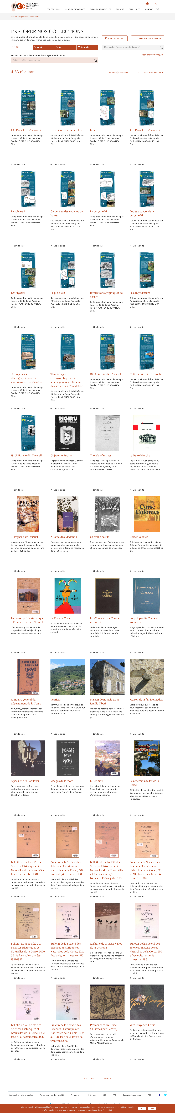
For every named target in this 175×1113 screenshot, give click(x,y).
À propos (120, 9)
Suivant (108, 1078)
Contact (149, 9)
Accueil (14, 16)
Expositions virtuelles (100, 9)
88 (92, 1078)
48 (160, 72)
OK (142, 1109)
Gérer (152, 1109)
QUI (17, 47)
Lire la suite (19, 164)
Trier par (112, 73)
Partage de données (132, 1095)
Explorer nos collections (29, 16)
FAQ (114, 1095)
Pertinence (123, 72)
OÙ (60, 47)
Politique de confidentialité (52, 1095)
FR (156, 4)
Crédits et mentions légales (20, 1095)
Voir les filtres (116, 38)
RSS (104, 1095)
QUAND (85, 47)
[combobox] (130, 47)
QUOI (40, 47)
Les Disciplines (52, 9)
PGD (149, 1095)
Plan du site (76, 1095)
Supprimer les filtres (149, 38)
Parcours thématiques (75, 9)
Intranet (92, 1095)
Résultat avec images (152, 54)
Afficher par (150, 73)
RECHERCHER (134, 9)
